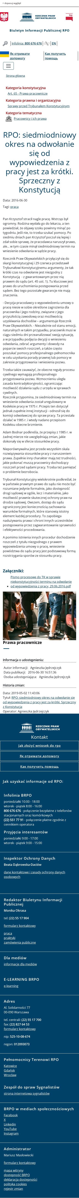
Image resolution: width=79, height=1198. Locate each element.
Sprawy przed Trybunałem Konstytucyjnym (39, 106)
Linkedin (10, 1124)
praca (14, 207)
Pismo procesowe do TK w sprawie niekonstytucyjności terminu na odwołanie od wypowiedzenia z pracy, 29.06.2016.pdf (41, 581)
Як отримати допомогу (39, 756)
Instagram (11, 1133)
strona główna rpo (39, 728)
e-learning (11, 986)
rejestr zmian (13, 1189)
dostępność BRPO (17, 1175)
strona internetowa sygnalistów (26, 1093)
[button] (8, 623)
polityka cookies (15, 1184)
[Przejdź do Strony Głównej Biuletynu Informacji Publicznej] (70, 17)
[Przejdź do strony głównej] (39, 17)
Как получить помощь (39, 766)
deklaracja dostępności (20, 1179)
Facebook (11, 1115)
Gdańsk (9, 1070)
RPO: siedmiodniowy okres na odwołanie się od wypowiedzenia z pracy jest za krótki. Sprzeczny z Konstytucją (39, 702)
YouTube (10, 1129)
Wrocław (10, 1075)
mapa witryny (13, 1170)
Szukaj (5, 43)
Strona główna (15, 75)
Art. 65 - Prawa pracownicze (28, 93)
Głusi (47, 43)
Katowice (10, 1066)
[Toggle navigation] (8, 66)
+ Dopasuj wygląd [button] (11, 3)
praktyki (9, 938)
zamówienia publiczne (20, 942)
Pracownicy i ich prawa (30, 119)
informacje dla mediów (20, 964)
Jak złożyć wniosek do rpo (39, 746)
